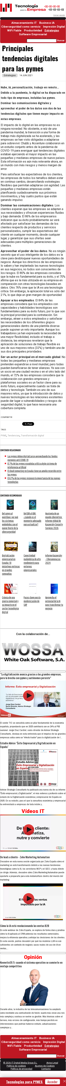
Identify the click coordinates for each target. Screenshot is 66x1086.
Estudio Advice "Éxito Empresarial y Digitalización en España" (28, 745)
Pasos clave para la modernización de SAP (32, 601)
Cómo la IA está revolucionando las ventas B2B (24, 926)
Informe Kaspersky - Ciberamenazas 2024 (53, 559)
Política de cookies (16, 1066)
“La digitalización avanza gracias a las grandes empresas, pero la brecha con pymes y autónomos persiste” (30, 676)
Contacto (46, 1069)
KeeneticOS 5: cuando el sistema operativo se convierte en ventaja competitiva (31, 964)
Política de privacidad (21, 1069)
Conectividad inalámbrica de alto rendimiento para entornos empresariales (32, 563)
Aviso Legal (52, 1063)
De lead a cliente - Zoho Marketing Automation (25, 857)
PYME (3, 435)
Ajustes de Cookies (45, 1066)
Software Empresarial (33, 34)
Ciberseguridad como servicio (21, 26)
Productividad (33, 30)
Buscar (61, 40)
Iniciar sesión (59, 15)
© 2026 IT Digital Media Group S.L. (20, 1063)
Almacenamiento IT (24, 22)
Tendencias (14, 435)
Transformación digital (32, 435)
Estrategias (52, 30)
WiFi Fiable (14, 30)
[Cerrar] (64, 1081)
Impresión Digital (54, 26)
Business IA (47, 22)
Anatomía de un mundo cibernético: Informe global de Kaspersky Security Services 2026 (54, 521)
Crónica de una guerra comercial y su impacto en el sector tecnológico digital (10, 605)
